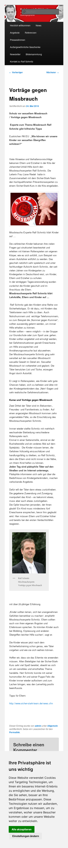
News (38, 25)
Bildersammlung (34, 54)
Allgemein (52, 725)
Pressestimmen (17, 39)
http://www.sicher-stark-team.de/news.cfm (31, 703)
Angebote (15, 32)
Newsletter (15, 54)
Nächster (52, 72)
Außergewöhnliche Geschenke (25, 47)
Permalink (14, 732)
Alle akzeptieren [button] (22, 829)
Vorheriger (16, 72)
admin (38, 725)
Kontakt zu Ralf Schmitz (21, 61)
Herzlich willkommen (20, 25)
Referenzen (30, 32)
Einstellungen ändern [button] (25, 836)
